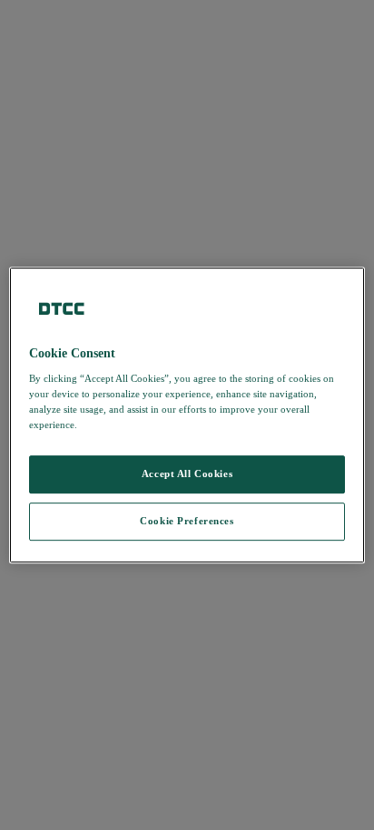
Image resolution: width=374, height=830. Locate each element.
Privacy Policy (116, 424)
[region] (186, 415)
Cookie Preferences (186, 520)
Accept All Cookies (187, 474)
